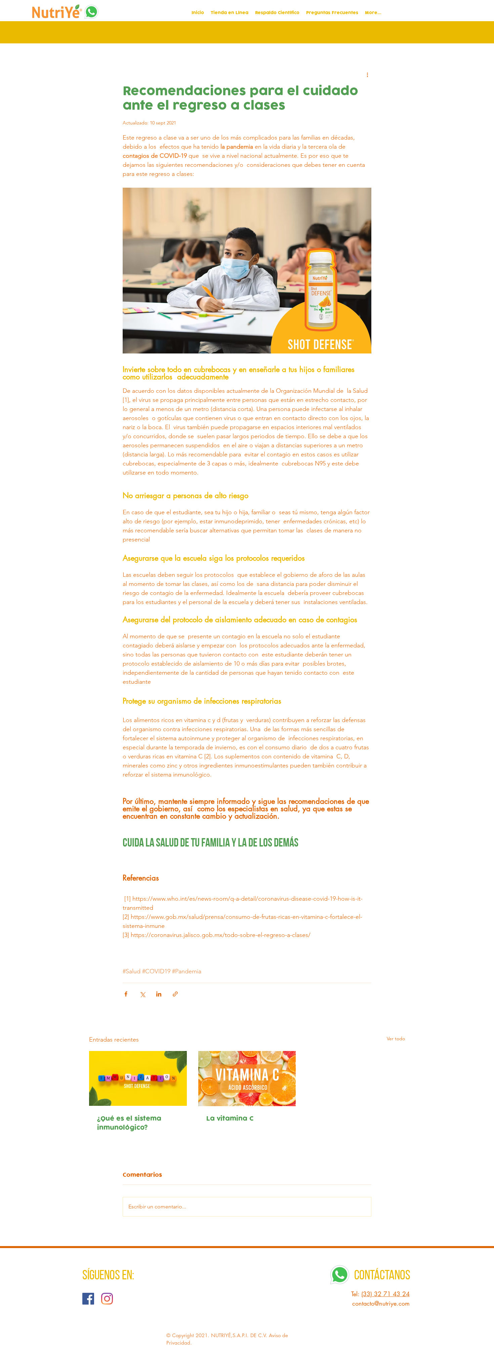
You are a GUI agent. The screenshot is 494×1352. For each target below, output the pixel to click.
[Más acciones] (367, 74)
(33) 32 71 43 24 (385, 1294)
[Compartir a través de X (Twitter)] (142, 994)
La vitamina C (230, 1118)
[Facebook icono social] (88, 1299)
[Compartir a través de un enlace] (175, 994)
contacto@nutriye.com (381, 1303)
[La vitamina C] (247, 1078)
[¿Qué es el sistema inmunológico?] (138, 1078)
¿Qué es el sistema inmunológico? (129, 1123)
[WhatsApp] (91, 11)
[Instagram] (107, 1299)
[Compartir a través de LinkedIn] (159, 994)
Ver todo (396, 1039)
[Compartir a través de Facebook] (126, 994)
